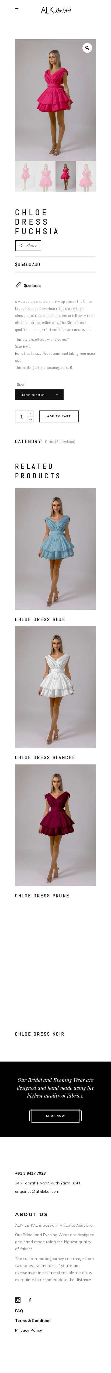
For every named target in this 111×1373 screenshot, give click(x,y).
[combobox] (39, 394)
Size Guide (32, 285)
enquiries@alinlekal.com (37, 1191)
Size (20, 384)
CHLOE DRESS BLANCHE (45, 757)
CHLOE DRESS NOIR (40, 1034)
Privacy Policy (28, 1330)
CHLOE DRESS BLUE (40, 619)
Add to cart (59, 416)
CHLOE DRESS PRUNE (42, 895)
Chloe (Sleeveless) (60, 441)
